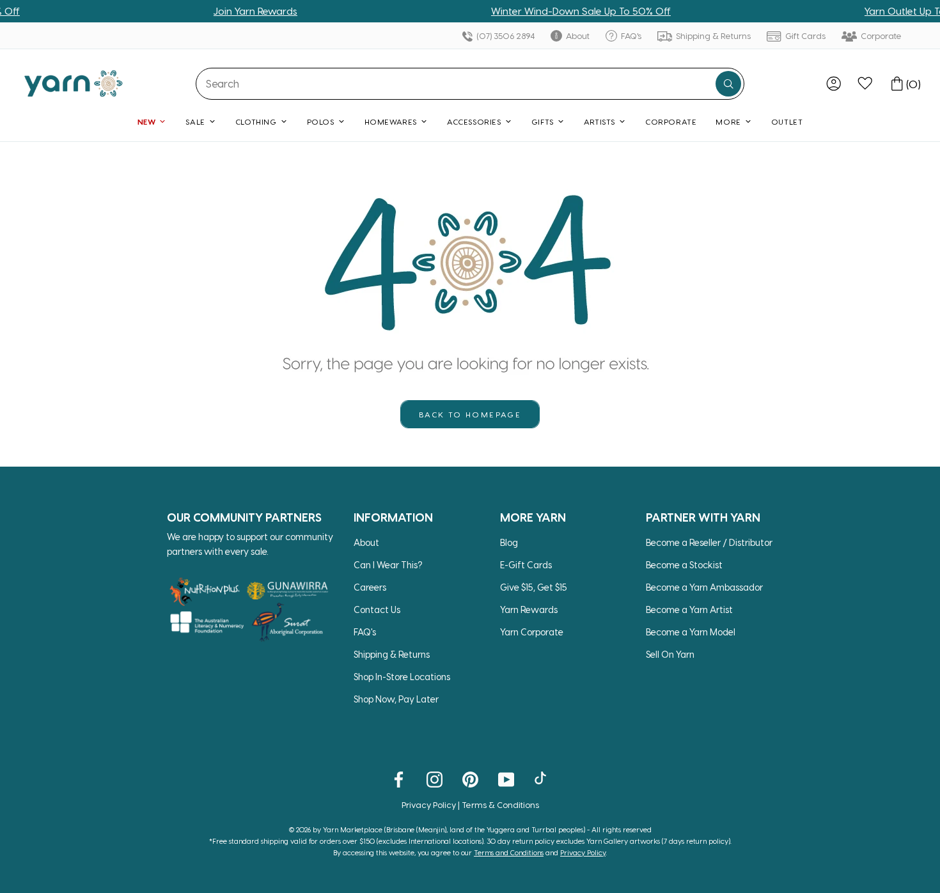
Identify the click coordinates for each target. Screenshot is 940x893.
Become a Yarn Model (690, 631)
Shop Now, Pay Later (396, 699)
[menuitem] (833, 83)
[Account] (833, 83)
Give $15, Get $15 (533, 587)
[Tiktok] (542, 779)
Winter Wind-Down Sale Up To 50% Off (564, 11)
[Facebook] (399, 779)
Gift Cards (804, 35)
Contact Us (377, 609)
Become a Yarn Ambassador (704, 587)
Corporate (880, 35)
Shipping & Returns (712, 35)
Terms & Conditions (500, 804)
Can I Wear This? (388, 564)
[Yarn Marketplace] (73, 83)
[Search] (728, 84)
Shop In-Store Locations (402, 676)
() (913, 83)
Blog (509, 542)
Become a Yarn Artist (689, 609)
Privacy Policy (429, 804)
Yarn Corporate (531, 631)
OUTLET (787, 121)
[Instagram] (435, 779)
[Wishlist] (865, 83)
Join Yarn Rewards (239, 11)
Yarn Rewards (529, 609)
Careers (370, 587)
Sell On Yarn (670, 654)
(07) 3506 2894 (504, 35)
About (577, 35)
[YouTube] (506, 779)
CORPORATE (670, 121)
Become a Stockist (684, 564)
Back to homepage (470, 414)
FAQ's (630, 35)
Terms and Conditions (509, 852)
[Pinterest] (470, 779)
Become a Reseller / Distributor (709, 542)
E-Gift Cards (526, 564)
